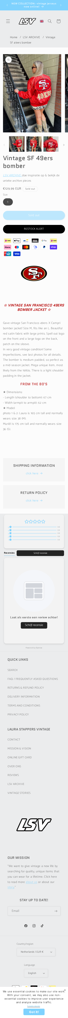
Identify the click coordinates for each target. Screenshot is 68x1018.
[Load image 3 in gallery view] (51, 144)
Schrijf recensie (40, 553)
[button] (8, 21)
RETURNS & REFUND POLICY (26, 688)
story (11, 887)
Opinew (39, 647)
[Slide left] (4, 145)
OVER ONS (14, 766)
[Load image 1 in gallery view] (16, 144)
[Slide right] (64, 145)
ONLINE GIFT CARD (20, 757)
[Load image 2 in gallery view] (34, 144)
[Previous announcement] (7, 5)
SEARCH (13, 670)
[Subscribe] (56, 911)
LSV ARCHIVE (31, 37)
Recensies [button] (9, 553)
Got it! (34, 1012)
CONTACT (14, 739)
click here (32, 473)
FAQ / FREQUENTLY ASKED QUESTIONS (33, 679)
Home (14, 37)
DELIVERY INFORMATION (24, 696)
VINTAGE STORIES (19, 793)
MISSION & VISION (19, 748)
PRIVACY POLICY (18, 714)
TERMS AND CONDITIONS (24, 705)
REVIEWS (13, 775)
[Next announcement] (61, 5)
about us (31, 882)
